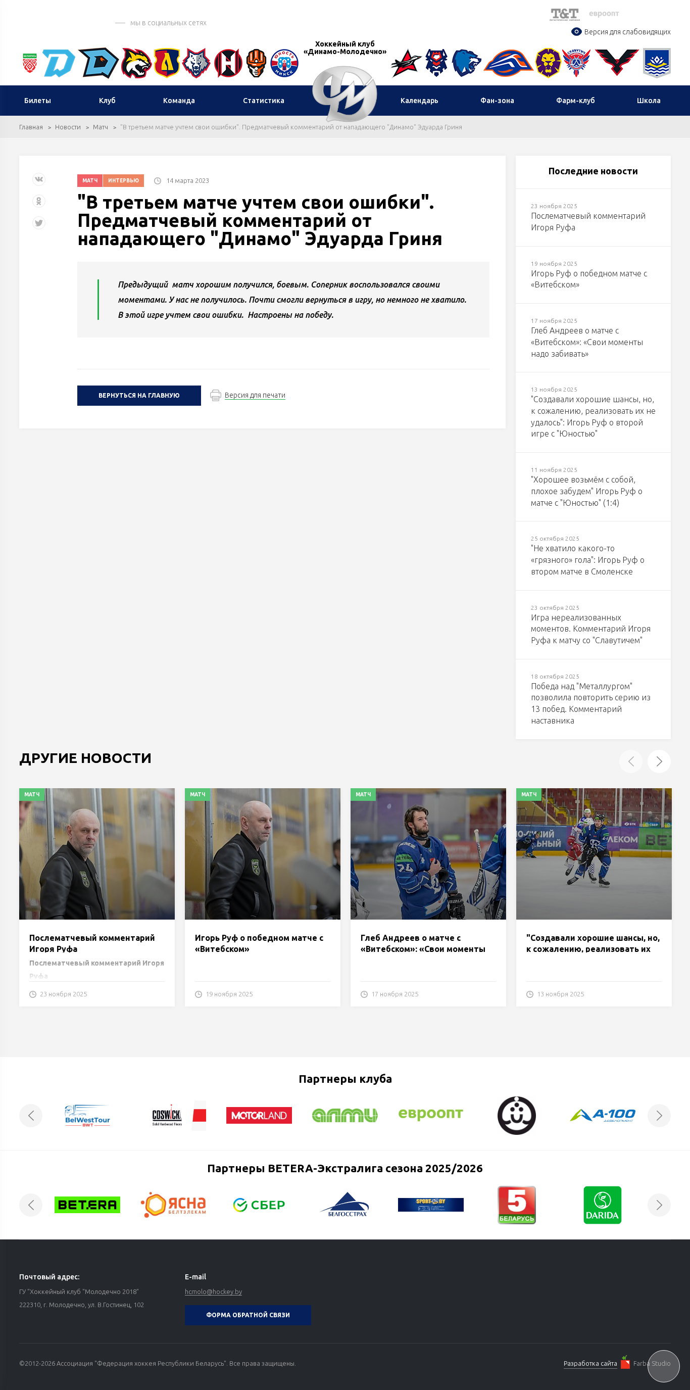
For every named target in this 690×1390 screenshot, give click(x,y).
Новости (68, 126)
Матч (100, 126)
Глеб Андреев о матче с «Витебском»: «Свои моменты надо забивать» (423, 949)
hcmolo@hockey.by (213, 1291)
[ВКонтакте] (38, 183)
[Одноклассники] (38, 205)
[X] (39, 226)
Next (659, 761)
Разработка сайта (590, 1363)
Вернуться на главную (139, 395)
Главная (31, 126)
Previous (631, 761)
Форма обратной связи (248, 1315)
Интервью (123, 180)
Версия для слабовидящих (627, 32)
